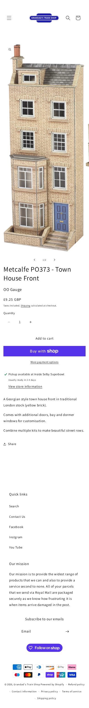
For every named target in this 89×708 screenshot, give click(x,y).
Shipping (25, 305)
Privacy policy (49, 691)
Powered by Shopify (52, 684)
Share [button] (12, 444)
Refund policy (76, 684)
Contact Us (17, 517)
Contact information (24, 691)
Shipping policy (46, 698)
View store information (25, 386)
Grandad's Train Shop (27, 684)
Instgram (16, 537)
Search (14, 506)
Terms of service (71, 691)
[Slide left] (34, 260)
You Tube (16, 547)
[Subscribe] (67, 631)
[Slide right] (55, 260)
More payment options (45, 362)
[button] (9, 18)
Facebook (16, 527)
